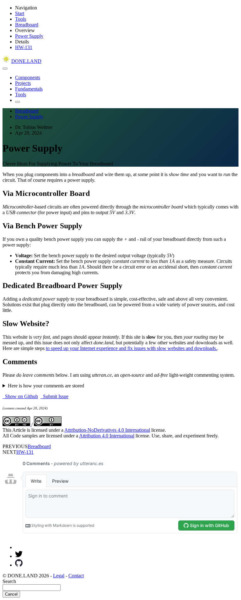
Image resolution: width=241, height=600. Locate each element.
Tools (20, 19)
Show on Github (20, 396)
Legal (58, 575)
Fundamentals (29, 89)
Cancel (11, 594)
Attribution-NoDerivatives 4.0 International (107, 430)
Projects (23, 83)
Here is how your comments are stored (46, 385)
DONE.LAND (26, 61)
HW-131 (23, 47)
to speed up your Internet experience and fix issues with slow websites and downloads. (131, 348)
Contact (76, 575)
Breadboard (26, 24)
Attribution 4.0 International (106, 435)
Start (19, 13)
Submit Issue (54, 396)
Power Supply (29, 36)
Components (27, 77)
